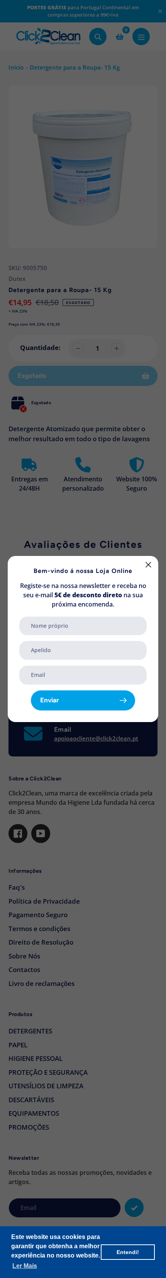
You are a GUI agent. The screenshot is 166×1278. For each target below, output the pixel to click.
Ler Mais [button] (24, 1266)
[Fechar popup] (148, 564)
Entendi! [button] (128, 1252)
